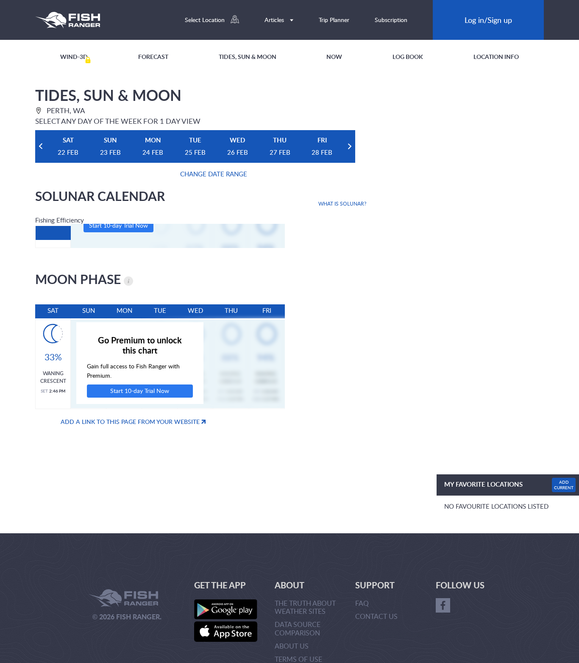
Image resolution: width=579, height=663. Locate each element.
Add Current (563, 484)
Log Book (407, 57)
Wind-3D (74, 57)
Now (334, 57)
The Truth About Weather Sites (305, 607)
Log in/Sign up (488, 19)
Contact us (376, 616)
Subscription (391, 20)
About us (292, 646)
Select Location (205, 20)
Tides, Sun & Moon (247, 57)
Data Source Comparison (297, 628)
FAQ (362, 603)
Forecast (153, 57)
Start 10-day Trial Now (118, 225)
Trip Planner (334, 20)
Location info (496, 57)
